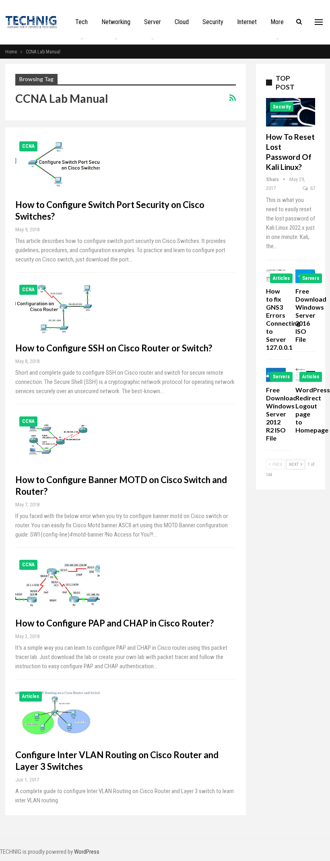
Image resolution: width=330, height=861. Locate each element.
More (277, 22)
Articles (30, 696)
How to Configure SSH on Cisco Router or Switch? (113, 348)
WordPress (86, 851)
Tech (81, 22)
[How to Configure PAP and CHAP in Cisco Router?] (57, 583)
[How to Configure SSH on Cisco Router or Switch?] (57, 308)
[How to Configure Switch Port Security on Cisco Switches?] (57, 164)
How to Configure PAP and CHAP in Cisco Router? (114, 623)
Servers (310, 278)
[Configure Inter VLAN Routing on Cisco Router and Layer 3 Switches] (57, 714)
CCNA (28, 146)
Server (152, 22)
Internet (247, 22)
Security (212, 22)
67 (312, 188)
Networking (115, 22)
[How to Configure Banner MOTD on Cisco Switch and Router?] (57, 439)
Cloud (182, 22)
